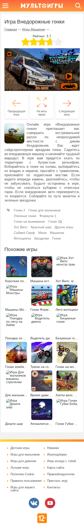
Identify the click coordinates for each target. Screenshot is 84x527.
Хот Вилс (21, 227)
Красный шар (41, 227)
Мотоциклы (22, 238)
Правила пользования (26, 480)
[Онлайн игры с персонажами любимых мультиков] (42, 5)
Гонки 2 (19, 210)
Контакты (53, 487)
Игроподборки (57, 454)
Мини (42, 232)
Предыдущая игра (16, 113)
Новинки (53, 448)
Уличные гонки (25, 215)
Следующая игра (67, 113)
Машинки (57, 232)
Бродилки (41, 238)
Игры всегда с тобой (61, 461)
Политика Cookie (22, 474)
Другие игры (64, 227)
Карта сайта (55, 467)
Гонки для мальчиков (44, 210)
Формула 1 (47, 215)
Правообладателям (60, 474)
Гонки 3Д (55, 221)
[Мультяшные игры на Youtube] (50, 503)
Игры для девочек (23, 461)
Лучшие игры (19, 467)
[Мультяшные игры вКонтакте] (34, 503)
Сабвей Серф (24, 232)
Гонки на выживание (29, 221)
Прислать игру (57, 480)
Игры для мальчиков (25, 454)
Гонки (56, 238)
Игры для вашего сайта (22, 489)
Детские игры (19, 448)
